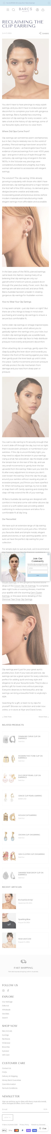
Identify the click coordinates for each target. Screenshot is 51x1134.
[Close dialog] (48, 554)
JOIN (37, 575)
